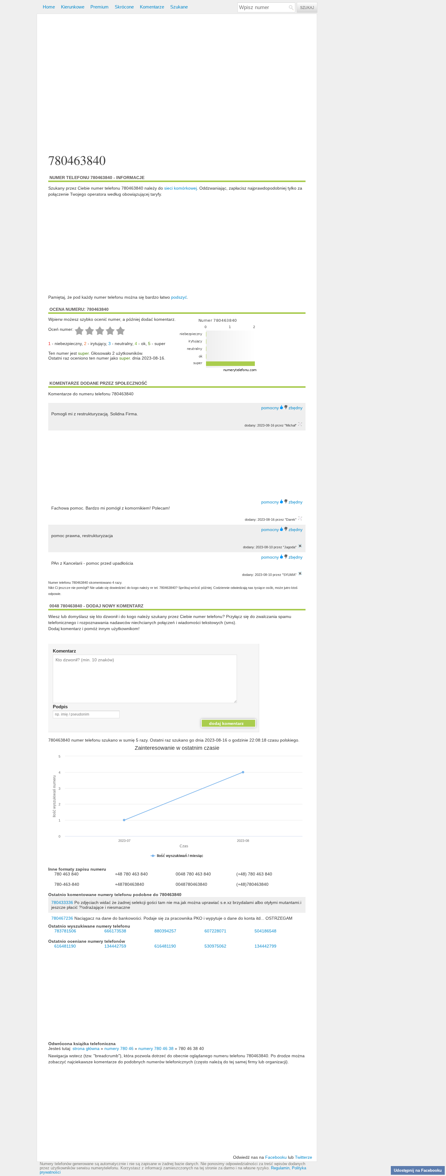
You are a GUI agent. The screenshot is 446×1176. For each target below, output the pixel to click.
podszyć (179, 297)
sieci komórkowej (180, 188)
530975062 (215, 946)
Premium (99, 6)
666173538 (115, 931)
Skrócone (124, 6)
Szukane (179, 6)
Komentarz (64, 650)
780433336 (62, 902)
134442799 (265, 946)
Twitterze (303, 1157)
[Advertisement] (177, 84)
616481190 (65, 946)
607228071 (215, 931)
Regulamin (280, 1168)
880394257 (165, 931)
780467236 (62, 918)
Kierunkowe (72, 6)
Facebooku (276, 1157)
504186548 (265, 931)
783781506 (65, 931)
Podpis (60, 706)
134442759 (115, 946)
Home (49, 6)
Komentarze (152, 6)
